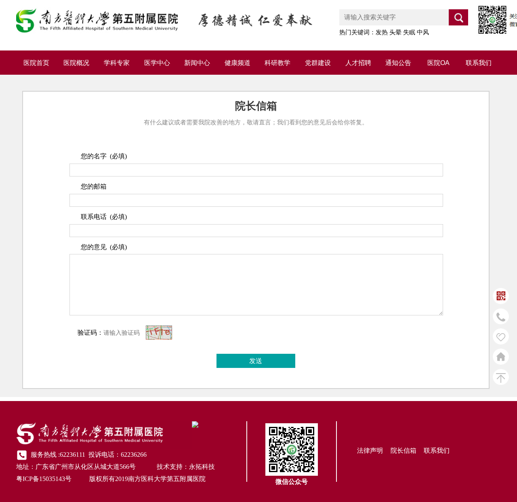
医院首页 (36, 62)
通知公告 (398, 62)
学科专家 (117, 62)
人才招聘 (358, 62)
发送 (255, 360)
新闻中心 (197, 62)
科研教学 (277, 62)
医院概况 (76, 62)
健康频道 (237, 62)
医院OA (438, 62)
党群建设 (318, 62)
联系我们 (479, 62)
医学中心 (157, 62)
